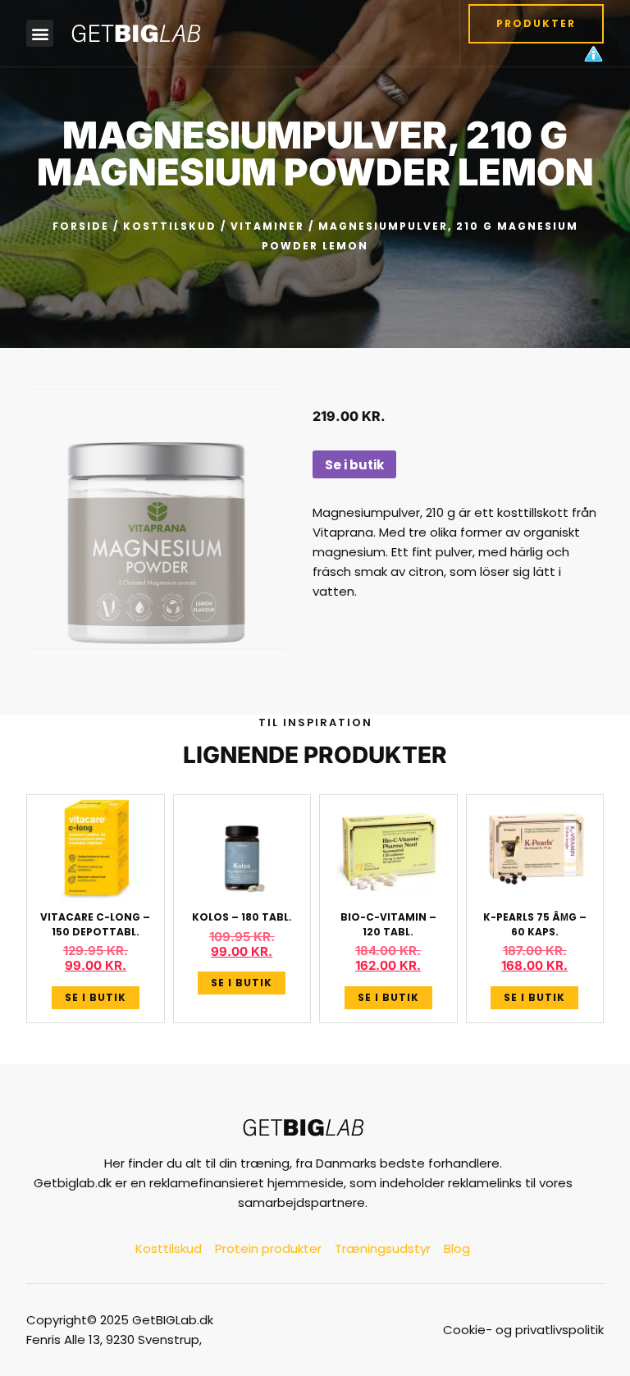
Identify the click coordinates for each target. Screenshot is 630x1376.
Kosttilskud (170, 226)
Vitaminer (267, 226)
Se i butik (354, 464)
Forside (80, 226)
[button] (39, 33)
